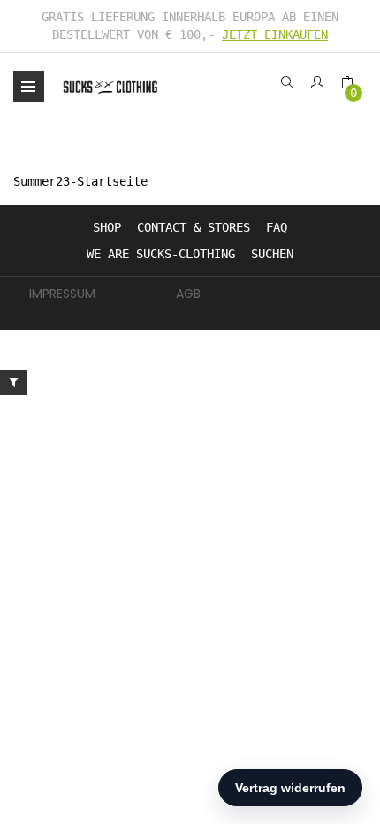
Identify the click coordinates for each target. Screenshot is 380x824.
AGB (188, 293)
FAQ (276, 227)
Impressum (62, 293)
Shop (107, 227)
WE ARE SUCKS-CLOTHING (161, 254)
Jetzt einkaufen (275, 34)
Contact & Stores (193, 227)
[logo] (110, 86)
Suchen (272, 254)
